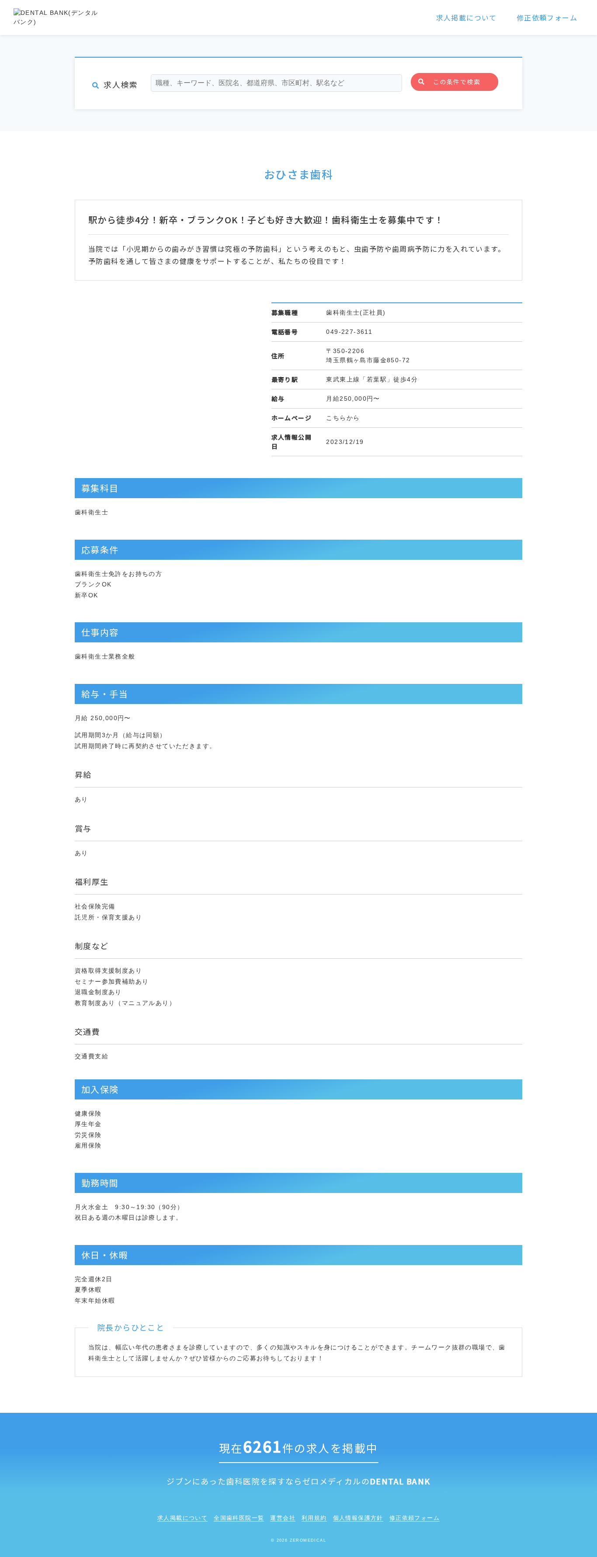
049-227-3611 (349, 331)
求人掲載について (466, 17)
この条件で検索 (456, 81)
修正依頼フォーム (547, 17)
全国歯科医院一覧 (239, 1518)
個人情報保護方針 (358, 1518)
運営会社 (282, 1518)
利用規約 (314, 1518)
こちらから (343, 417)
